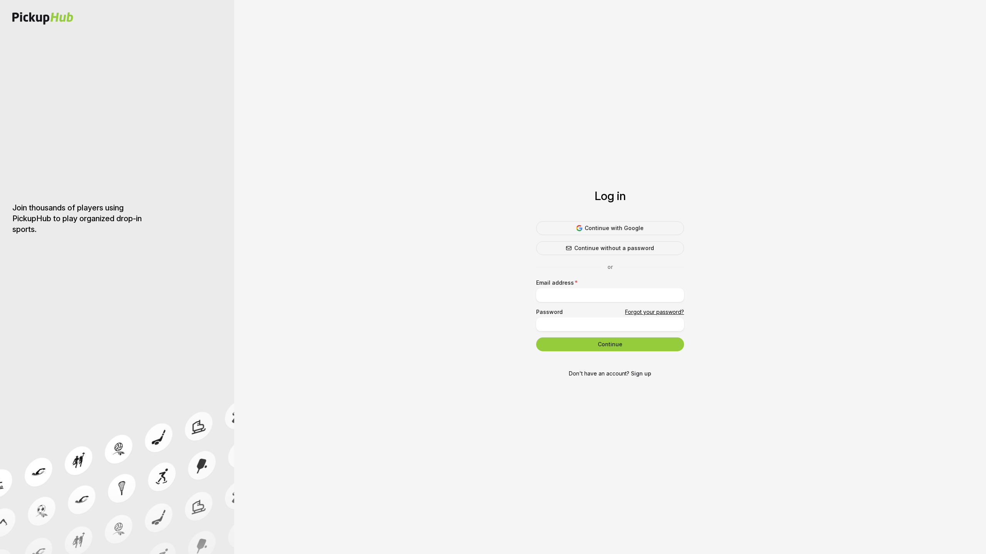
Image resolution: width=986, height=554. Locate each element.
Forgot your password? (654, 312)
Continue (610, 344)
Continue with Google (614, 228)
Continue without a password (614, 248)
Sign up (641, 373)
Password (549, 312)
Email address (555, 282)
